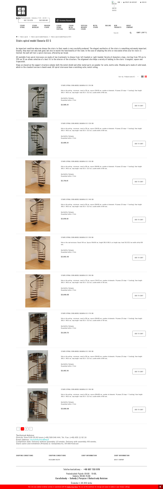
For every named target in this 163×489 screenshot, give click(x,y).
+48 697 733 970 (91, 469)
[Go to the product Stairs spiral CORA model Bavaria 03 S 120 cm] (37, 139)
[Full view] (146, 77)
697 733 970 (28, 20)
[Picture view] (142, 77)
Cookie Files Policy (72, 487)
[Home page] (21, 12)
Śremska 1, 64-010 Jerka (81, 482)
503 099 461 (43, 20)
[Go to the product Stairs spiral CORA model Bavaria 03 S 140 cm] (37, 214)
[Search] (130, 32)
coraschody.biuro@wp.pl (39, 439)
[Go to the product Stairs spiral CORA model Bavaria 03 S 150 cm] (37, 252)
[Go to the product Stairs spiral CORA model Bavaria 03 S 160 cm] (37, 290)
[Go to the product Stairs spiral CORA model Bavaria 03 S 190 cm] (37, 404)
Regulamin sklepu (54, 460)
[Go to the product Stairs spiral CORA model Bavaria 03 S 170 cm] (37, 328)
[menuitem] (24, 26)
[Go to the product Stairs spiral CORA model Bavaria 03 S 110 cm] (37, 101)
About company (119, 460)
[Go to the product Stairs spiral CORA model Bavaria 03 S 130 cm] (37, 176)
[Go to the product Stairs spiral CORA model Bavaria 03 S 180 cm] (37, 366)
